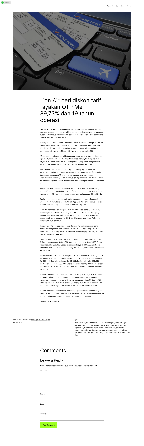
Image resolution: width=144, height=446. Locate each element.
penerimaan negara (98, 332)
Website (43, 414)
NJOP (108, 325)
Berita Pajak (45, 320)
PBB (113, 328)
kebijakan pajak (121, 323)
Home (128, 6)
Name (42, 394)
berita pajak (92, 323)
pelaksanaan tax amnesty (98, 330)
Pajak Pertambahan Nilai (103, 328)
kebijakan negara (108, 323)
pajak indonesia (87, 328)
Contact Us (120, 6)
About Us (110, 6)
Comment (44, 370)
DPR (99, 323)
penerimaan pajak (112, 332)
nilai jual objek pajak (97, 325)
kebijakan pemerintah (81, 325)
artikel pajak (35, 320)
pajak (112, 325)
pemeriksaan (113, 330)
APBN (76, 323)
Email (42, 404)
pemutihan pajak (84, 332)
